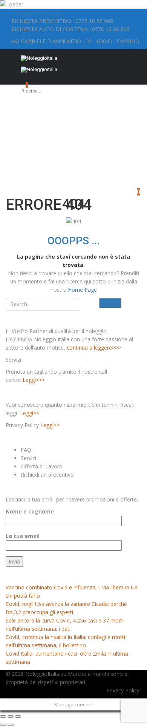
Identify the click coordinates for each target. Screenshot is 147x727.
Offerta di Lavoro (42, 466)
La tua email (23, 535)
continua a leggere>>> (94, 347)
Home (17, 185)
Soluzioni (107, 162)
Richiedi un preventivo (47, 474)
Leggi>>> (34, 379)
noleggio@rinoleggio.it (38, 12)
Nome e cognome (30, 511)
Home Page (82, 289)
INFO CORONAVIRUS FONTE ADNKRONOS (62, 575)
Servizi (28, 458)
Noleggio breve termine (83, 145)
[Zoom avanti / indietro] (18, 716)
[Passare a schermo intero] (11, 716)
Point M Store (119, 165)
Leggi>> (29, 413)
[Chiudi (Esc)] (3, 716)
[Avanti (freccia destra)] (11, 725)
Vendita (95, 171)
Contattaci (131, 162)
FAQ (26, 449)
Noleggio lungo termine (70, 143)
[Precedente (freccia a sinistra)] (3, 725)
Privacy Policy (122, 690)
